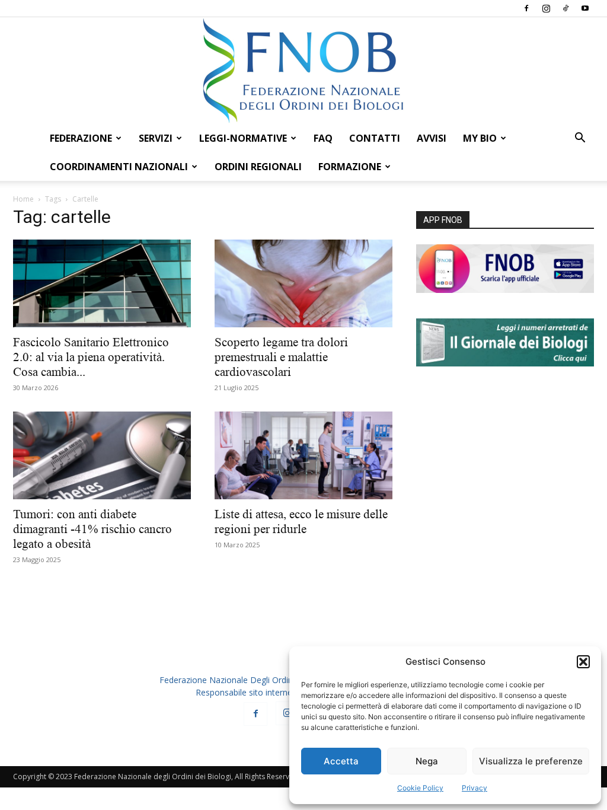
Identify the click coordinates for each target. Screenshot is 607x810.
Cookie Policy (420, 787)
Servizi (155, 138)
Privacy (474, 787)
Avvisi (431, 138)
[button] (583, 662)
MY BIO (480, 138)
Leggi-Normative (243, 138)
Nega (427, 761)
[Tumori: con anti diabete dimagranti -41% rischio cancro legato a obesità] (102, 455)
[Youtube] (585, 8)
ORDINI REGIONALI (258, 166)
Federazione (81, 138)
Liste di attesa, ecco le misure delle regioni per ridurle (301, 521)
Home (23, 199)
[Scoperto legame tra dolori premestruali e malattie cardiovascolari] (303, 283)
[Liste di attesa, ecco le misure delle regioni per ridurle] (303, 455)
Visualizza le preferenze (531, 761)
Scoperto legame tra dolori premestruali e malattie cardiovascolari (281, 357)
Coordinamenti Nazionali (119, 166)
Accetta (341, 761)
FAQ (323, 138)
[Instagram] (546, 8)
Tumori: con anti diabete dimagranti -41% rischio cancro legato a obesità (92, 529)
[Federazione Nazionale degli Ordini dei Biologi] (303, 70)
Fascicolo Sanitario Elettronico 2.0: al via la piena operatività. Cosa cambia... (91, 357)
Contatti (374, 138)
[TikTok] (565, 8)
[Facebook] (526, 8)
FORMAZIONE (349, 166)
